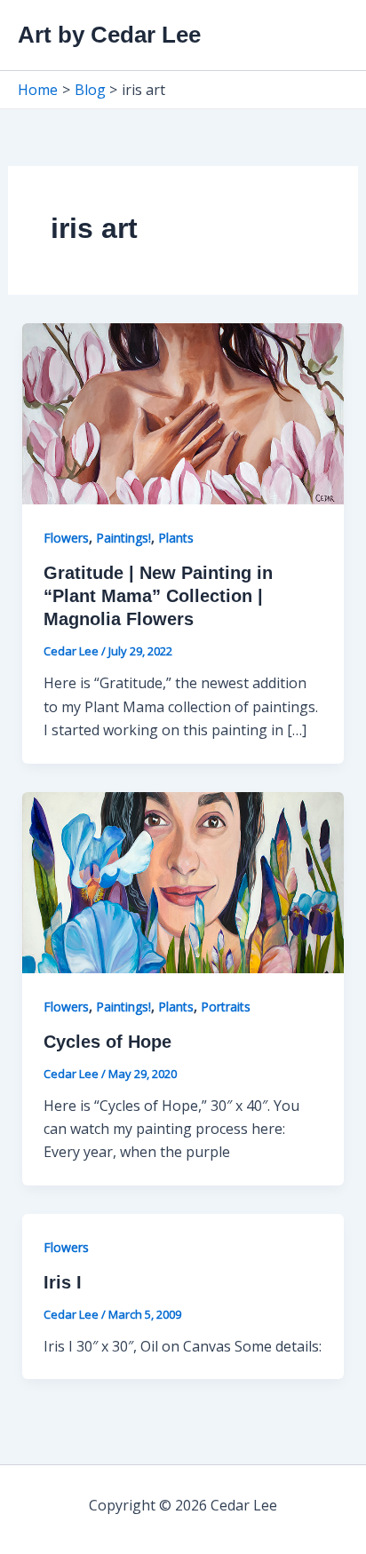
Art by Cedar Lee (109, 34)
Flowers (66, 537)
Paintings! (123, 537)
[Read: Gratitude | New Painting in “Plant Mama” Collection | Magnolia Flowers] (183, 413)
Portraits (226, 1006)
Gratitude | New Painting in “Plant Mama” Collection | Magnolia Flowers (158, 596)
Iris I (63, 1282)
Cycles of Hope (107, 1041)
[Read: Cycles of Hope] (183, 881)
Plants (176, 537)
